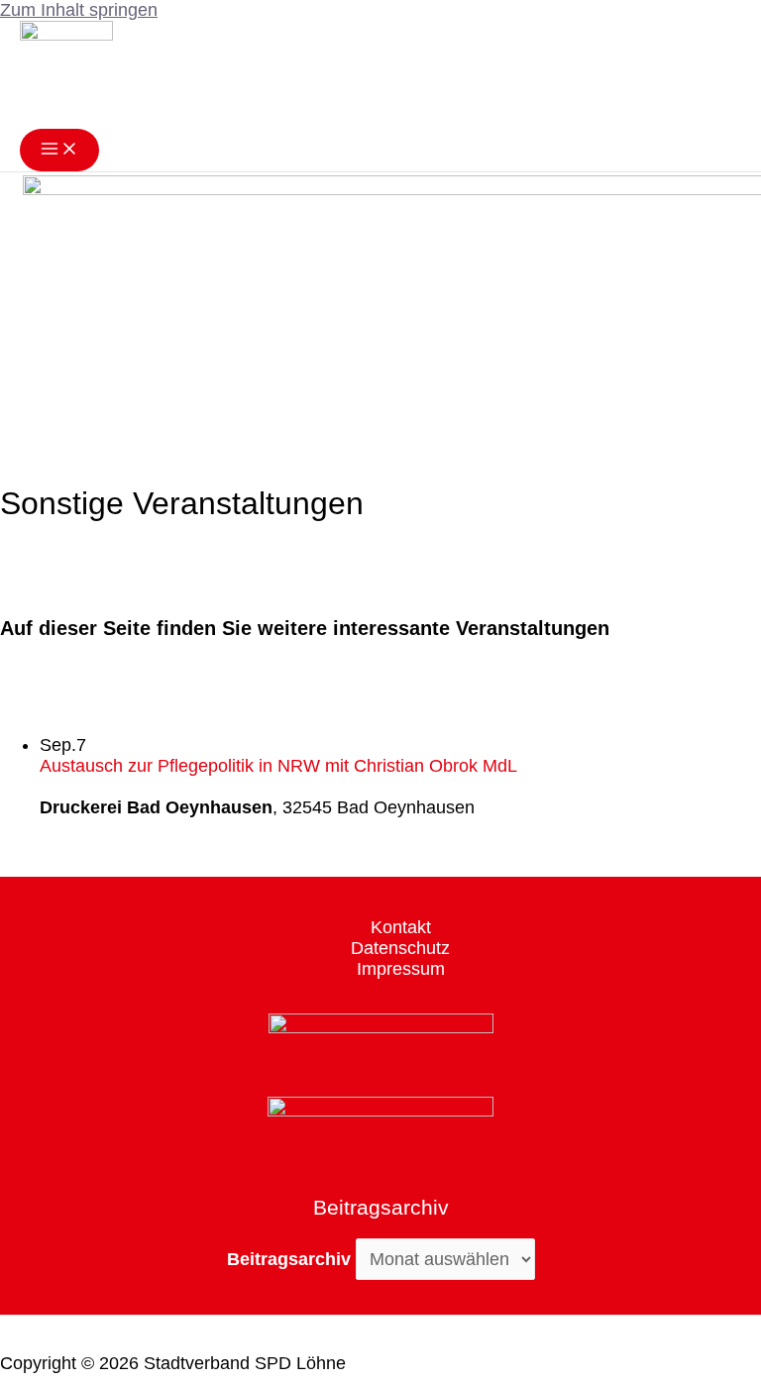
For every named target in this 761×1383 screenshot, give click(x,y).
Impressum (401, 969)
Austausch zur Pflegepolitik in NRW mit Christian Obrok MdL (278, 766)
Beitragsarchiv (289, 1259)
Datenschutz (400, 948)
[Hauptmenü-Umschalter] (59, 150)
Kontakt (401, 927)
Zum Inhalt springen (79, 10)
